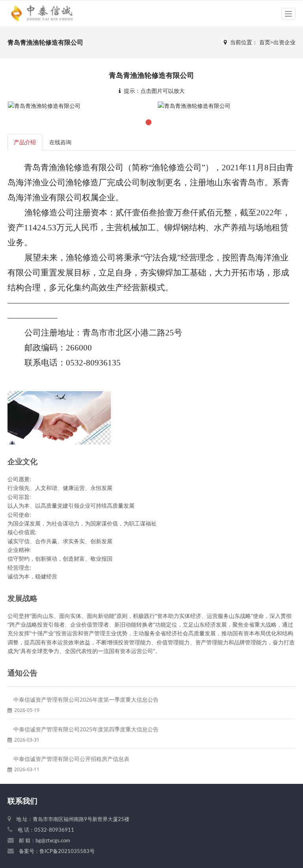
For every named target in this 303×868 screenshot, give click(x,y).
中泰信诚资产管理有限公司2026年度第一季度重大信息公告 (86, 699)
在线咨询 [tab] (60, 142)
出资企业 (284, 42)
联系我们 (22, 801)
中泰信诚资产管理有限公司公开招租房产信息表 (71, 759)
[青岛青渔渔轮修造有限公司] (44, 105)
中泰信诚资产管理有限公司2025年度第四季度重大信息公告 (86, 729)
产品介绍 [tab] (25, 142)
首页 (264, 42)
